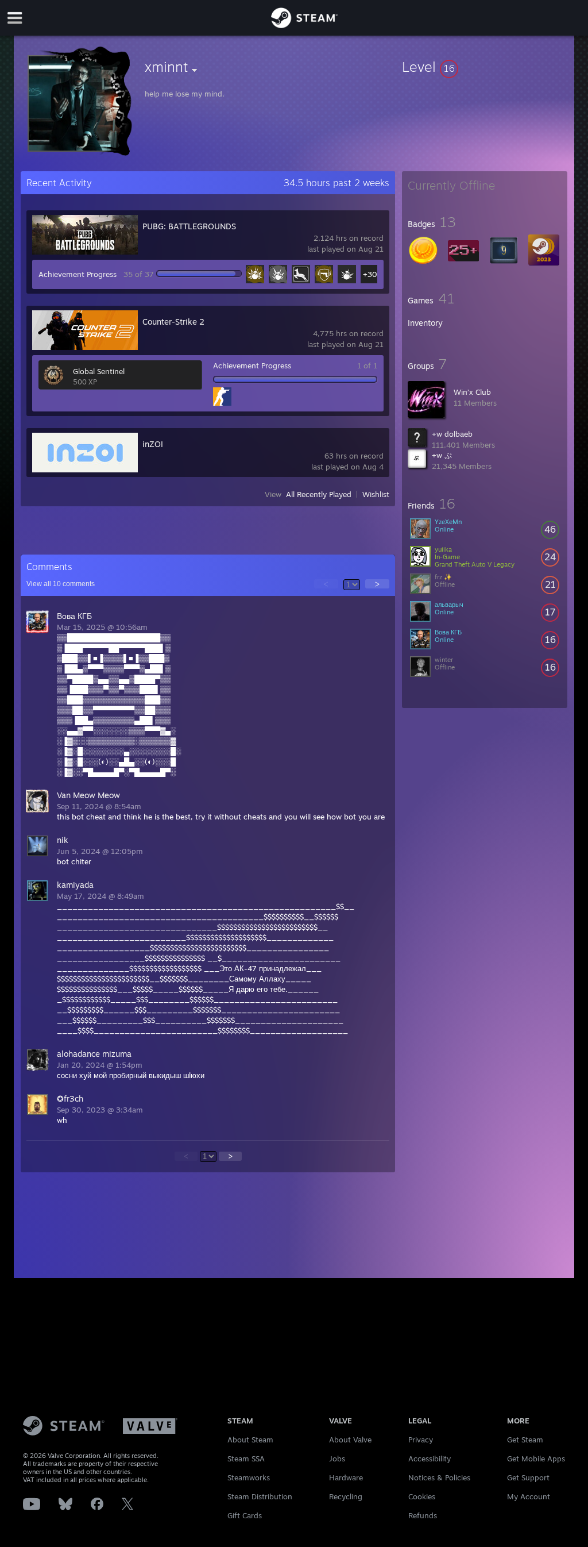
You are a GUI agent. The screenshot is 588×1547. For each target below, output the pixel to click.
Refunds (422, 1515)
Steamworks (248, 1477)
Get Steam (525, 1439)
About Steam (250, 1439)
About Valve (350, 1439)
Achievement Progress (77, 274)
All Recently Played (318, 494)
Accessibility (429, 1458)
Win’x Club (472, 392)
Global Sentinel (99, 371)
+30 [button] (370, 274)
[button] (484, 66)
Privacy (420, 1439)
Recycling (345, 1496)
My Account (528, 1496)
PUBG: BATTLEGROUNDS (189, 226)
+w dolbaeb (452, 433)
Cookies (421, 1496)
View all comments (60, 584)
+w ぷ (442, 455)
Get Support (528, 1477)
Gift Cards (244, 1515)
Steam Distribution (259, 1496)
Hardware (346, 1477)
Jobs (337, 1458)
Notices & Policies (439, 1477)
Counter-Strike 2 (173, 321)
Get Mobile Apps (536, 1458)
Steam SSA (246, 1458)
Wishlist (375, 494)
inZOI (152, 444)
